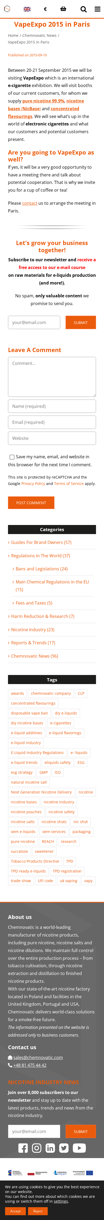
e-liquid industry (26, 742)
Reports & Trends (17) (33, 643)
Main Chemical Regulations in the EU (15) (52, 586)
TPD (69, 861)
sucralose (19, 851)
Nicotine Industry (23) (32, 630)
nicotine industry (59, 801)
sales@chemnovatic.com (38, 1057)
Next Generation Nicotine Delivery (41, 792)
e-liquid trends (24, 762)
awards (17, 693)
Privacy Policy (33, 483)
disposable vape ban (29, 713)
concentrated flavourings (33, 703)
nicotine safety (62, 811)
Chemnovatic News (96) (34, 656)
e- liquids (79, 752)
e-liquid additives (26, 732)
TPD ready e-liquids (28, 871)
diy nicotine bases (27, 722)
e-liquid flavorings (65, 732)
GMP (43, 772)
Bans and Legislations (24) (42, 569)
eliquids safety (58, 762)
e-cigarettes (60, 722)
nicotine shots (54, 821)
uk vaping (68, 880)
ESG (81, 762)
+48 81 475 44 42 (29, 1065)
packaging (82, 831)
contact (29, 203)
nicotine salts (23, 821)
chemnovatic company (51, 693)
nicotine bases (24, 801)
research (69, 841)
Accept (15, 1211)
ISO (58, 772)
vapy (88, 880)
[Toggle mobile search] (84, 9)
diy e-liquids (66, 713)
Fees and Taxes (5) (34, 603)
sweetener (44, 851)
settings (61, 1201)
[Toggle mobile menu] (98, 9)
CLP (81, 693)
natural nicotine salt (29, 782)
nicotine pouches (26, 811)
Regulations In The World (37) (40, 556)
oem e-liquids (23, 831)
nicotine (86, 792)
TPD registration (67, 871)
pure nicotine (23, 841)
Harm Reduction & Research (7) (42, 616)
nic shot (81, 821)
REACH (48, 841)
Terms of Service (69, 483)
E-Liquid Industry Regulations (37, 752)
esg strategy (22, 772)
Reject (37, 1211)
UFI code (45, 880)
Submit (81, 322)
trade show (21, 880)
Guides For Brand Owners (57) (41, 542)
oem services (54, 831)
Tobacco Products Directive (35, 861)
